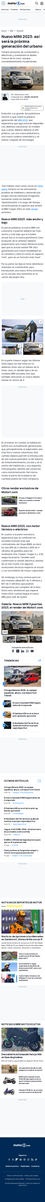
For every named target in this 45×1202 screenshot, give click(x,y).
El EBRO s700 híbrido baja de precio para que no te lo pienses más (22, 841)
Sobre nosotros (12, 1166)
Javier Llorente (31, 97)
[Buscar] (36, 3)
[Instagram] (24, 1159)
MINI (11, 31)
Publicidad (25, 1166)
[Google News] (20, 1159)
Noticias (5, 9)
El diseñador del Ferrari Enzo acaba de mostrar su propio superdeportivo (21, 820)
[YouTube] (28, 1159)
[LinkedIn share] (22, 651)
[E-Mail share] (32, 651)
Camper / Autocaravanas (23, 793)
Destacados (25, 9)
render (34, 209)
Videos (38, 9)
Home (3, 31)
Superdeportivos (20, 824)
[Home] (16, 3)
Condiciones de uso (32, 1179)
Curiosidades (18, 814)
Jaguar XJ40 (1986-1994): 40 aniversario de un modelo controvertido (22, 830)
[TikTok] (36, 1159)
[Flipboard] (17, 1159)
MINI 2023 (23, 120)
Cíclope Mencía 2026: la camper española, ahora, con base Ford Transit (22, 788)
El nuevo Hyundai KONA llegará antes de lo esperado (22, 798)
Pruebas (14, 9)
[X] (13, 1159)
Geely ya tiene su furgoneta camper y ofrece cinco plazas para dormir (21, 851)
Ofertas (15, 845)
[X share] (17, 651)
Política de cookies (31, 1176)
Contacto (35, 1166)
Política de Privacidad (15, 1176)
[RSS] (32, 1159)
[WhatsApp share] (27, 651)
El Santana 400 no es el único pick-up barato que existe (21, 809)
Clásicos (16, 835)
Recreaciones (18, 803)
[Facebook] (9, 1159)
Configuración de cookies (14, 1179)
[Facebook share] (13, 651)
